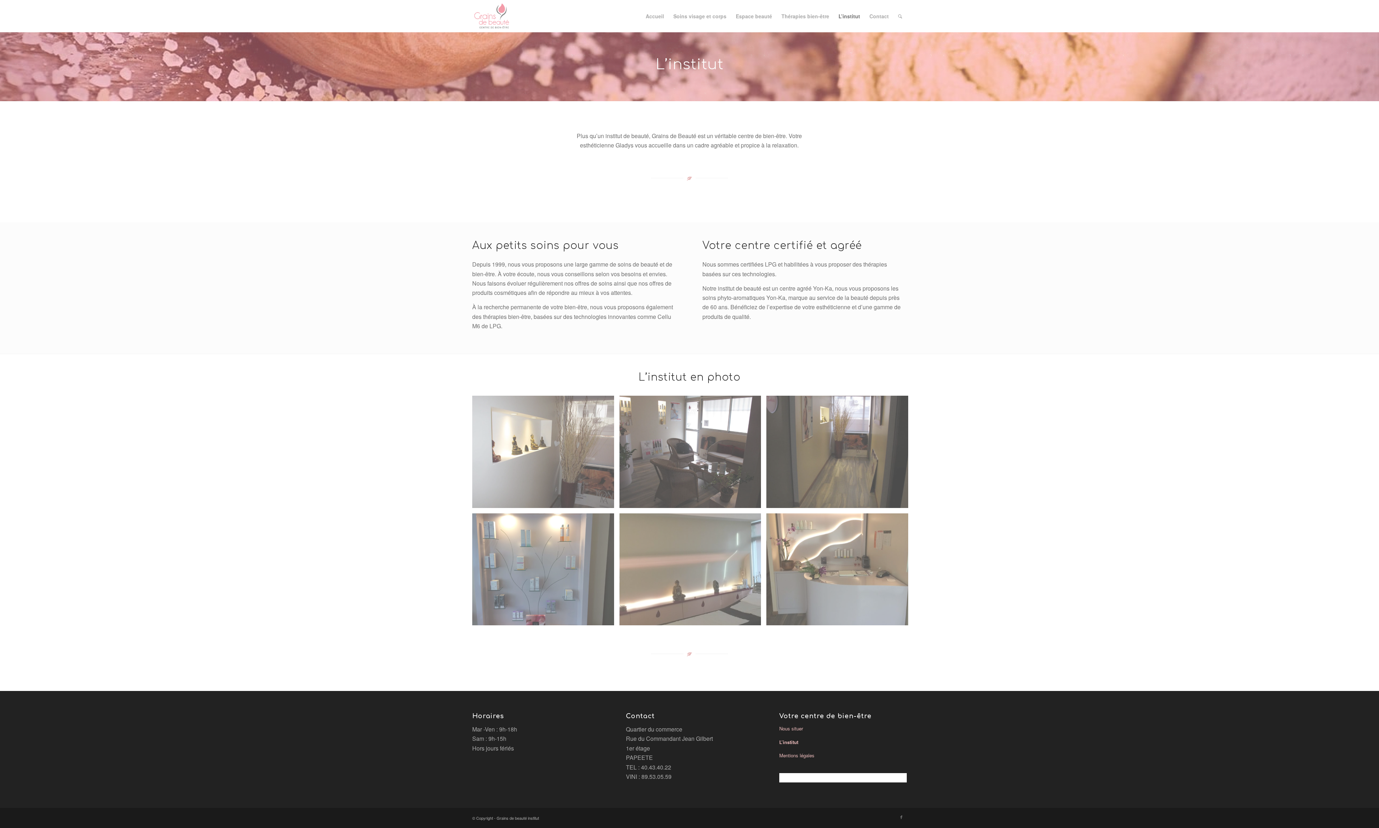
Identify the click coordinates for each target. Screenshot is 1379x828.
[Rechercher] (900, 16)
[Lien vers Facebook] (901, 816)
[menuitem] (655, 16)
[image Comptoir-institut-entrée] (840, 572)
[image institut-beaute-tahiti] (693, 454)
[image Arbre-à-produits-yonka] (545, 572)
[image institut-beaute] (545, 454)
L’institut (788, 742)
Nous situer (791, 728)
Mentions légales (796, 755)
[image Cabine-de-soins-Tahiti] (693, 572)
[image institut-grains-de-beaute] (840, 454)
